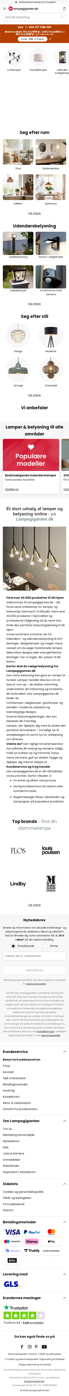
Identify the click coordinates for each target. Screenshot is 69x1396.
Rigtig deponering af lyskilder (35, 1364)
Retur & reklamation (17, 1103)
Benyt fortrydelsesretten (21, 1060)
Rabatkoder (11, 1166)
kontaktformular (45, 1031)
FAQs (6, 1066)
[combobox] (34, 17)
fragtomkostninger (34, 1381)
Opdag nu (12, 489)
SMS (5, 1147)
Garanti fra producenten (20, 1109)
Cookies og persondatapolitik (23, 1192)
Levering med (15, 1274)
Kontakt (8, 1072)
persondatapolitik (50, 1035)
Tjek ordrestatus (14, 1078)
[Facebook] (24, 1347)
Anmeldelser (12, 1160)
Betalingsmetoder (15, 1084)
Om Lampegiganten (21, 1120)
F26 (32, 38)
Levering (9, 1090)
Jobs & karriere (13, 1153)
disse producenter (36, 983)
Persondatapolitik (17, 1354)
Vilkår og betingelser (17, 1198)
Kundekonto (11, 1097)
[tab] (34, 1080)
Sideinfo (10, 1183)
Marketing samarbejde (18, 1135)
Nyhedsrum (28, 1172)
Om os (7, 1129)
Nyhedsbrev (11, 1141)
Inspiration (10, 1172)
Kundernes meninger (22, 1297)
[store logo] (25, 8)
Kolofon (8, 1210)
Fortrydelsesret (14, 1204)
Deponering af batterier (52, 1359)
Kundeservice (15, 1051)
